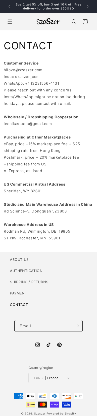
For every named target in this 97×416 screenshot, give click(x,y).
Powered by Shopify (61, 413)
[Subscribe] (76, 326)
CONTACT (19, 304)
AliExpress (14, 170)
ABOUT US (19, 259)
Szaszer (40, 413)
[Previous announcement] (9, 6)
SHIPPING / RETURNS (29, 282)
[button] (9, 21)
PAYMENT (18, 293)
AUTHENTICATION (26, 271)
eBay (8, 143)
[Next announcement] (87, 6)
